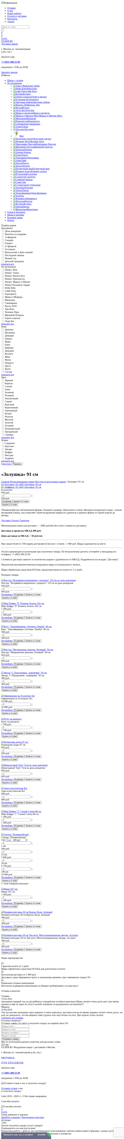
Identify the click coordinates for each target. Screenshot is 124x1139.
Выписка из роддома (15, 234)
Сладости (30, 176)
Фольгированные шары (22, 481)
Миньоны (31, 118)
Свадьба (9, 240)
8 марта (9, 243)
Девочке (9, 329)
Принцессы (34, 121)
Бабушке (9, 347)
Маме (8, 341)
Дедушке (9, 350)
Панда (25, 163)
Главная (5, 481)
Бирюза (9, 383)
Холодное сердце (42, 138)
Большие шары (15, 217)
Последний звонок (14, 255)
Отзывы (11, 8)
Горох (25, 155)
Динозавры (33, 157)
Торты (25, 190)
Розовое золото (39, 171)
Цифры (8, 452)
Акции (10, 21)
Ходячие (9, 458)
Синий (8, 386)
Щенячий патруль (43, 147)
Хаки (7, 389)
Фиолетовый (11, 398)
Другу (8, 366)
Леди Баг (29, 110)
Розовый (9, 395)
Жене (7, 357)
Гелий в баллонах (16, 212)
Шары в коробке (15, 215)
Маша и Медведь (13, 297)
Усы (22, 196)
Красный (9, 404)
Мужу (8, 360)
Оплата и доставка (16, 16)
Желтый (9, 419)
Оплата (15, 520)
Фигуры (9, 455)
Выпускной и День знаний (19, 252)
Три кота (29, 129)
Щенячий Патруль (14, 315)
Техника (28, 187)
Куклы (26, 107)
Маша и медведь (41, 113)
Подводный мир (41, 168)
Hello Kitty (31, 88)
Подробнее (7, 594)
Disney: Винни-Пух (15, 276)
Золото (26, 166)
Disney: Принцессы (15, 279)
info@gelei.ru (7, 1057)
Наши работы (14, 13)
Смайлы (28, 179)
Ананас (27, 152)
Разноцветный (12, 428)
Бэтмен (27, 94)
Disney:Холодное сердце (17, 285)
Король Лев (34, 105)
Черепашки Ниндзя (46, 144)
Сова (23, 182)
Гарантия (24, 520)
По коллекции (14, 83)
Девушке (9, 335)
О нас (10, 10)
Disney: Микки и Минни (17, 282)
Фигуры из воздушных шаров (50, 481)
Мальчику (10, 332)
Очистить (6, 464)
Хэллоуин (10, 249)
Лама (23, 160)
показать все (7, 264)
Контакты (12, 19)
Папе (7, 344)
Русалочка (31, 174)
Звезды (8, 449)
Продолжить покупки (32, 1117)
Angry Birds (34, 86)
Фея (21, 136)
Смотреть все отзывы (12, 1018)
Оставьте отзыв (9, 1088)
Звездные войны (41, 102)
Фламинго (31, 198)
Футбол (27, 204)
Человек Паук (37, 141)
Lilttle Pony (10, 291)
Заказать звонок (9, 72)
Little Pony (31, 91)
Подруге (9, 363)
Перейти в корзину (11, 1117)
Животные (32, 209)
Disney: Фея (11, 270)
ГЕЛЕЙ (9, 42)
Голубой (9, 425)
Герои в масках (39, 96)
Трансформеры (39, 193)
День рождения (13, 231)
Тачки (25, 126)
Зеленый (9, 392)
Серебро (9, 434)
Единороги (33, 99)
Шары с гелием (15, 80)
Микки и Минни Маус (50, 115)
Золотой (9, 422)
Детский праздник (14, 261)
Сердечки (10, 443)
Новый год (10, 258)
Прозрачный (11, 431)
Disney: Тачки (12, 273)
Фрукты (28, 201)
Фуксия (9, 416)
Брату (8, 369)
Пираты (28, 149)
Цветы (26, 206)
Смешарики (34, 124)
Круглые (9, 446)
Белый (8, 413)
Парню (8, 338)
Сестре (8, 372)
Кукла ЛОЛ (11, 306)
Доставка (6, 520)
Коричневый (11, 407)
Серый (8, 401)
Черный (9, 380)
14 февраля (10, 237)
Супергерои (34, 185)
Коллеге (9, 353)
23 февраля (10, 246)
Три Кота (9, 309)
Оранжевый (11, 410)
